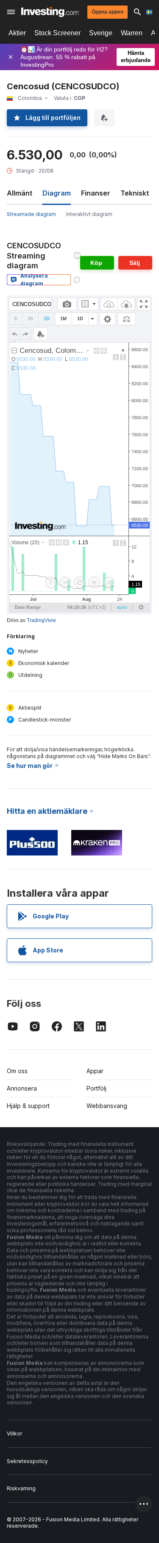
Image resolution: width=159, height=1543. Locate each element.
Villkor (14, 1433)
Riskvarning (21, 1488)
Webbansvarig (106, 1105)
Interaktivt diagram (89, 214)
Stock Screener (57, 33)
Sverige (100, 33)
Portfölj (96, 1088)
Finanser (95, 193)
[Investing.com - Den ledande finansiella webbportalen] (49, 12)
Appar (94, 1070)
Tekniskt (134, 193)
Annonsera (22, 1088)
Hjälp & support (28, 1105)
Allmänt (19, 193)
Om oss (17, 1070)
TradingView (41, 620)
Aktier (17, 33)
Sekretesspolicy (27, 1461)
